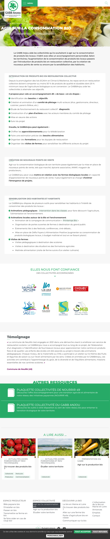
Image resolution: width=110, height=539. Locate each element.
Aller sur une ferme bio (74, 512)
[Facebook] (58, 528)
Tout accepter (82, 532)
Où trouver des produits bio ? (76, 508)
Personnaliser (55, 536)
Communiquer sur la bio (74, 520)
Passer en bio (10, 510)
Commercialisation (23, 34)
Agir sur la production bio (45, 509)
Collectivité (7, 34)
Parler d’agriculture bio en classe (75, 516)
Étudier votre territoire (44, 512)
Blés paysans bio (12, 504)
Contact (96, 516)
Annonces (97, 509)
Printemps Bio (70, 220)
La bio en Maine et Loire (74, 504)
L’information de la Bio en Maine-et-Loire (99, 504)
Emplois (96, 512)
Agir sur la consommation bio (45, 505)
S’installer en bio (11, 507)
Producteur (9, 477)
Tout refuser (100, 532)
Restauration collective (44, 34)
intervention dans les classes (53, 211)
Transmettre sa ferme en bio (15, 514)
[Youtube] (64, 528)
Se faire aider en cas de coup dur (15, 519)
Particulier (19, 473)
